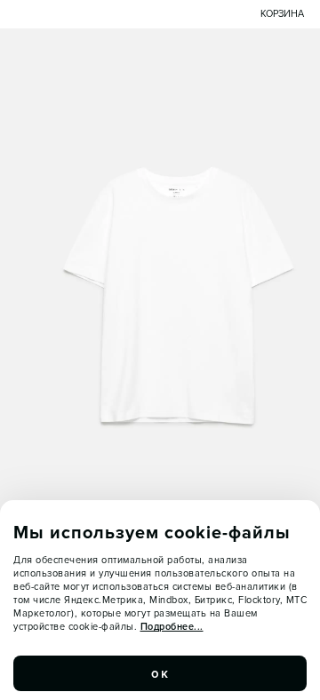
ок (160, 673)
